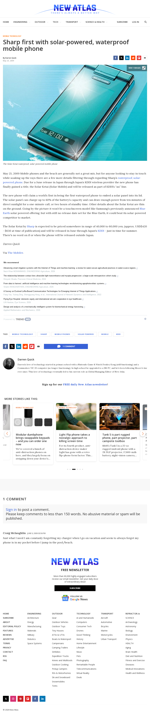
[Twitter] (121, 58)
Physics (129, 639)
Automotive (106, 622)
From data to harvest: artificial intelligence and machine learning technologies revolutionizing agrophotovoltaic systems (54, 283)
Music (79, 651)
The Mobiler (15, 252)
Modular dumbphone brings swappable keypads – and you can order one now (31, 439)
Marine (104, 630)
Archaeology (131, 622)
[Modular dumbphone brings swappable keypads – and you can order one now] (32, 416)
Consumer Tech (84, 626)
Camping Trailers (60, 647)
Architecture (33, 617)
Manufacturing (34, 626)
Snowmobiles (58, 681)
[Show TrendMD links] (145, 319)
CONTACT (8, 651)
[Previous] (7, 433)
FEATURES (8, 630)
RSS (5, 656)
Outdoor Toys (58, 626)
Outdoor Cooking (60, 664)
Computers (81, 622)
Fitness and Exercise (135, 660)
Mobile (105, 334)
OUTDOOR (40, 22)
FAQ (5, 660)
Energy (30, 622)
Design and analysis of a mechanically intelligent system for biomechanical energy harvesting (43, 307)
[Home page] (75, 9)
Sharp (30, 226)
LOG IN (135, 22)
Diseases (130, 664)
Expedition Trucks (60, 656)
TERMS (6, 643)
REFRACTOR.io (133, 613)
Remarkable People (85, 664)
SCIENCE (130, 617)
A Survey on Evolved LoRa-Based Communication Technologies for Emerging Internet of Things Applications (50, 291)
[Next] (143, 433)
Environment (132, 634)
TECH (55, 22)
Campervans (58, 643)
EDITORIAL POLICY (12, 626)
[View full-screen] (144, 68)
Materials (31, 630)
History (79, 639)
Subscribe (75, 588)
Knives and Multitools (62, 660)
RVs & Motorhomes (61, 673)
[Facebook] (115, 58)
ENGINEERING (20, 22)
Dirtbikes (56, 651)
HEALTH (129, 643)
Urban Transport (109, 639)
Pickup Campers (59, 668)
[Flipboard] (139, 58)
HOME (6, 22)
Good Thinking (83, 634)
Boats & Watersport (61, 639)
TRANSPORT (72, 22)
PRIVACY (7, 647)
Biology (129, 630)
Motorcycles (107, 634)
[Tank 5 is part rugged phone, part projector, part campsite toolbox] (118, 416)
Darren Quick (26, 359)
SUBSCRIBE (122, 22)
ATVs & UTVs (58, 634)
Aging (128, 647)
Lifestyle (80, 647)
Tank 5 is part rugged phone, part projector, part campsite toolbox (118, 438)
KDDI (101, 230)
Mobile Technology (12, 36)
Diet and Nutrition (134, 656)
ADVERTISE (8, 639)
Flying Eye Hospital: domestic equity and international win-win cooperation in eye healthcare (42, 299)
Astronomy (131, 626)
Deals (79, 677)
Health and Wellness (135, 673)
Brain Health (131, 651)
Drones (79, 630)
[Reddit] (133, 58)
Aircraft (104, 617)
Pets (78, 656)
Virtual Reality (82, 673)
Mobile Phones (62, 334)
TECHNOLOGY (83, 613)
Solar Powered (86, 334)
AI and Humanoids (85, 617)
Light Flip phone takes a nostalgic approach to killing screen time (73, 438)
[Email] (145, 58)
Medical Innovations (135, 668)
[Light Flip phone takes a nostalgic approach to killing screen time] (75, 416)
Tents (54, 685)
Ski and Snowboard (61, 677)
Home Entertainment (86, 643)
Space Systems (34, 643)
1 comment (69, 346)
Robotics (31, 639)
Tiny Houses (58, 630)
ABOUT (6, 622)
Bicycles (105, 626)
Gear (54, 617)
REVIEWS (7, 634)
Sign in (11, 509)
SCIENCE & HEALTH (95, 22)
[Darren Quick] (9, 364)
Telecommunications (86, 668)
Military (30, 634)
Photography (82, 660)
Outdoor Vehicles (60, 622)
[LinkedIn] (127, 58)
